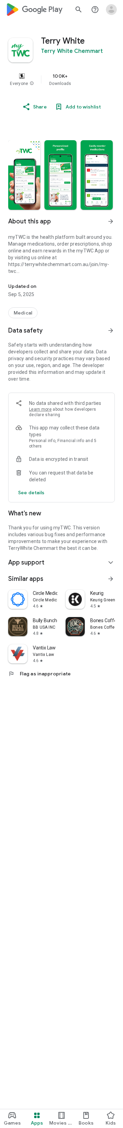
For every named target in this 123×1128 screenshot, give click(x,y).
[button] (32, 83)
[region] (61, 79)
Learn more (40, 409)
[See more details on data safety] (31, 492)
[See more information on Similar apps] (110, 579)
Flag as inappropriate (39, 674)
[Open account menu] (111, 9)
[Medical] (23, 313)
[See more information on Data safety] (110, 330)
